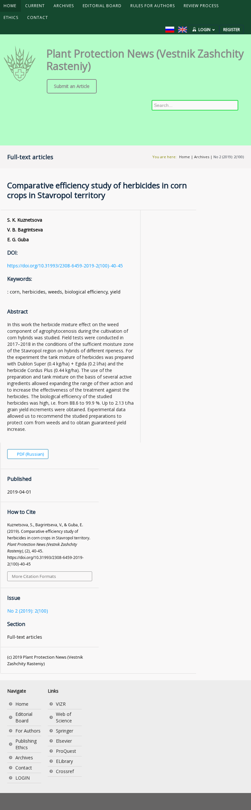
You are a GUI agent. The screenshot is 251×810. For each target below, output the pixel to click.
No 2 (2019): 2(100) (228, 156)
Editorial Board (23, 717)
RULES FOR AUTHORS (152, 5)
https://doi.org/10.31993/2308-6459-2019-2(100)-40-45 (65, 265)
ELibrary (64, 761)
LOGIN (204, 29)
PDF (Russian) (30, 454)
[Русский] (170, 29)
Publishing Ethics (26, 744)
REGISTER (231, 29)
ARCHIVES (64, 5)
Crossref (65, 771)
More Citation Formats (34, 576)
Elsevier (64, 741)
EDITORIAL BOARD (102, 5)
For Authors (28, 731)
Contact (23, 768)
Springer (64, 731)
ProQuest (66, 751)
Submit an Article (72, 86)
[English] (182, 29)
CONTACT (37, 17)
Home (184, 156)
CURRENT (35, 5)
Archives (201, 156)
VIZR (61, 704)
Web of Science (64, 717)
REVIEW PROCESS (201, 5)
